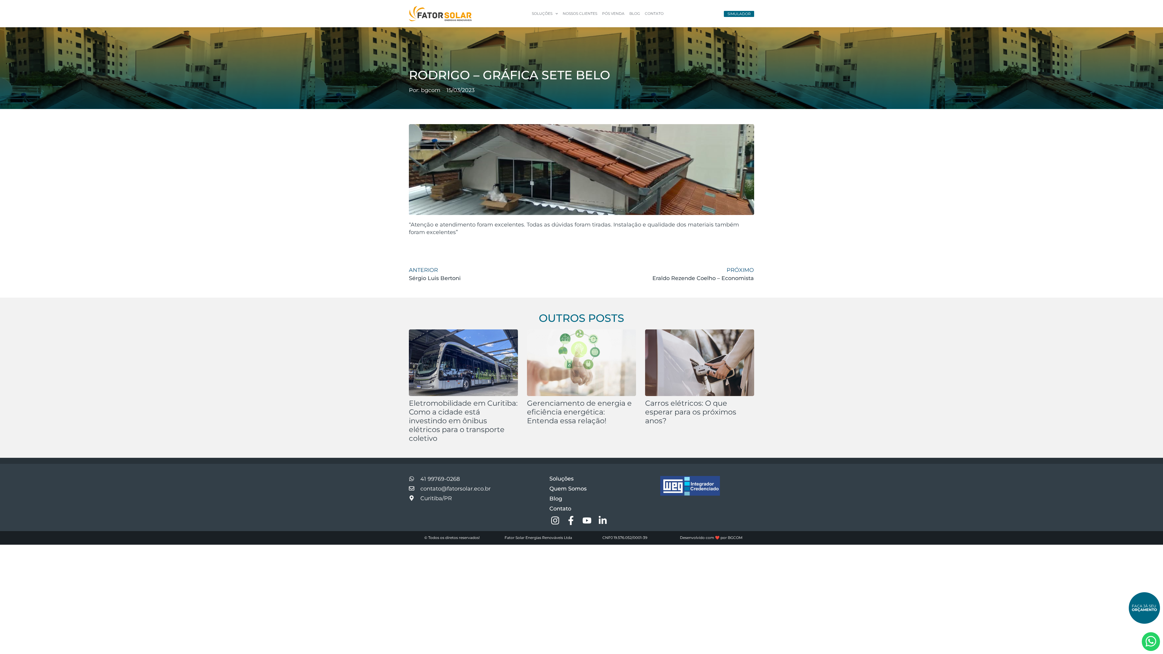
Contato (654, 13)
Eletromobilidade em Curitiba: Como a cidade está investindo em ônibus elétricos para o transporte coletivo (463, 420)
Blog (634, 13)
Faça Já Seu (1144, 608)
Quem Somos (568, 488)
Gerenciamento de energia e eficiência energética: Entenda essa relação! (579, 412)
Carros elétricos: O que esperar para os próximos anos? (690, 412)
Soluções (561, 478)
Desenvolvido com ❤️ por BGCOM (711, 537)
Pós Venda (613, 13)
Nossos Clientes (580, 13)
